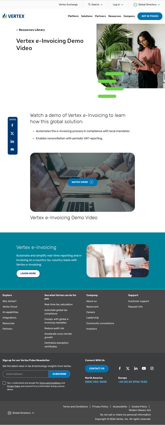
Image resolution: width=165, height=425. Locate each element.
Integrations (9, 317)
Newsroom (92, 306)
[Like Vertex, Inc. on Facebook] (120, 368)
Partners (100, 16)
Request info (135, 306)
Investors (91, 328)
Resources (114, 16)
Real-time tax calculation (58, 304)
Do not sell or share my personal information (125, 414)
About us (91, 301)
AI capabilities (10, 312)
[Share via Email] (12, 149)
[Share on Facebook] (12, 125)
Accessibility (120, 406)
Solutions (86, 16)
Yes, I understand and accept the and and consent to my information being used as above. (36, 386)
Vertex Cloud (10, 306)
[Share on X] (12, 133)
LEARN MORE (28, 273)
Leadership (92, 317)
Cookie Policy (139, 406)
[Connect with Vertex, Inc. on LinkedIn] (136, 368)
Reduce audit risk (54, 328)
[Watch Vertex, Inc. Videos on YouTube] (144, 368)
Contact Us (96, 368)
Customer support (138, 301)
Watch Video (80, 182)
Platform (73, 16)
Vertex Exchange (68, 4)
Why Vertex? (9, 301)
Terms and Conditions (50, 383)
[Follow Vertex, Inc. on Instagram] (152, 368)
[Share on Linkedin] (12, 141)
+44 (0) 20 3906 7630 (132, 381)
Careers (90, 312)
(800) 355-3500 (96, 381)
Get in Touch (150, 16)
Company (129, 16)
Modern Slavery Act (140, 410)
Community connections (100, 323)
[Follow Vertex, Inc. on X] (128, 368)
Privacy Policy (13, 386)
